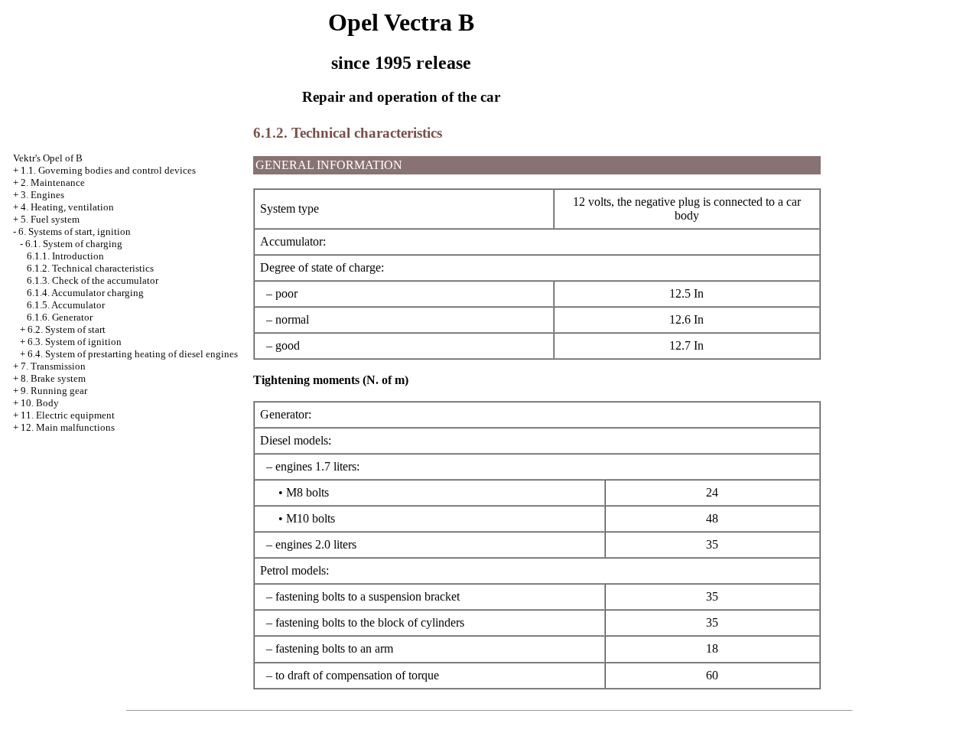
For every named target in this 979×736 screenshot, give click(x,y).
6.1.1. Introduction (65, 256)
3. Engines (42, 194)
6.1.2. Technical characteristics (90, 268)
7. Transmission (53, 366)
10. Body (40, 403)
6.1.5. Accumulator (66, 305)
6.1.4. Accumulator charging (85, 292)
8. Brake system (53, 378)
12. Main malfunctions (68, 427)
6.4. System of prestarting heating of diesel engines (133, 354)
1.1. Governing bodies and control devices (108, 170)
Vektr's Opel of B (48, 158)
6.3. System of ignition (75, 341)
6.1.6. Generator (60, 317)
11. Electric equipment (68, 415)
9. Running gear (54, 390)
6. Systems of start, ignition (74, 231)
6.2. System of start (67, 329)
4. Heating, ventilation (67, 207)
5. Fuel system (50, 219)
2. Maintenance (53, 182)
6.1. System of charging (73, 243)
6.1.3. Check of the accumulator (92, 280)
